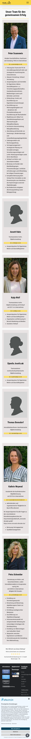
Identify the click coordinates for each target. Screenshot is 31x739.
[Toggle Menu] (27, 2)
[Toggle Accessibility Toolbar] (27, 735)
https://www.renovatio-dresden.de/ (14, 523)
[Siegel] (15, 676)
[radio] (12, 654)
